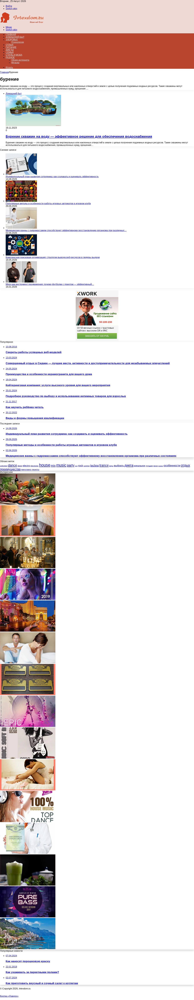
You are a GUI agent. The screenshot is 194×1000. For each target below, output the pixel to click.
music (61, 465)
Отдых (9, 45)
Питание (11, 47)
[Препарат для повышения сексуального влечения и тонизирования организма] (27, 662)
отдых (185, 465)
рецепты (35, 469)
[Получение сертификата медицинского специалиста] (27, 853)
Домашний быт (15, 37)
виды (111, 466)
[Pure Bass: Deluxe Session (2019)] (27, 916)
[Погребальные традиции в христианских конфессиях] (27, 567)
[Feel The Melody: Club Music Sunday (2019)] (27, 599)
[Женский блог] (22, 22)
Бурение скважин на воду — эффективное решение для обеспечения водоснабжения (79, 136)
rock (80, 465)
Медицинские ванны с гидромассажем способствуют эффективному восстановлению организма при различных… (66, 230)
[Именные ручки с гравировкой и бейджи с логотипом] (27, 694)
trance (104, 465)
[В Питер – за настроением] (27, 535)
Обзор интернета (20, 60)
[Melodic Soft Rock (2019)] (27, 758)
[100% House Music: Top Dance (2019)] (27, 821)
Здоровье (12, 39)
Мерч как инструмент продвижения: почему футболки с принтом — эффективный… (50, 284)
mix (53, 465)
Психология (17, 42)
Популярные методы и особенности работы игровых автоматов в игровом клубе (48, 203)
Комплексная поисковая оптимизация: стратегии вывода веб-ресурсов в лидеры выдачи (53, 257)
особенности (172, 465)
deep (20, 466)
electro (26, 465)
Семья (10, 52)
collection (3, 466)
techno (94, 465)
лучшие (149, 466)
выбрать (119, 465)
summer (87, 466)
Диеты (10, 50)
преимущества (10, 469)
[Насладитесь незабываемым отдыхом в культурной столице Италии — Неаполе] (27, 948)
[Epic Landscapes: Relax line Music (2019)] (27, 726)
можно (160, 466)
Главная (4, 72)
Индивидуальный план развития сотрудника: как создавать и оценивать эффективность (52, 176)
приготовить (26, 469)
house (44, 465)
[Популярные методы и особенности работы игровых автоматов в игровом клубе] (21, 201)
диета (128, 465)
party (70, 465)
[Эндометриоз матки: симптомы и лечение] (27, 789)
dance (12, 465)
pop (76, 466)
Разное (10, 57)
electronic (34, 466)
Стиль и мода (14, 55)
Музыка (15, 62)
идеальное (139, 465)
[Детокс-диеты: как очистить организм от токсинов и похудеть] (27, 885)
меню (155, 466)
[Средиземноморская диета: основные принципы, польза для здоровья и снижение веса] (27, 504)
